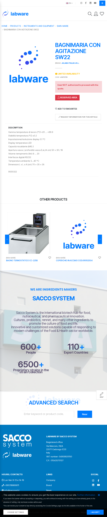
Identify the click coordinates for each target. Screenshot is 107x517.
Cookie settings (15, 512)
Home (4, 26)
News (49, 490)
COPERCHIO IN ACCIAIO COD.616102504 (74, 260)
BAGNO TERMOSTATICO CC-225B (22, 260)
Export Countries (76, 352)
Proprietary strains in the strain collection (31, 371)
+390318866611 (11, 485)
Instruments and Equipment (39, 26)
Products (15, 26)
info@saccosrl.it (11, 490)
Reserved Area (68, 97)
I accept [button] (95, 512)
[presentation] (7, 239)
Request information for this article (78, 117)
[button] (99, 495)
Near (84, 414)
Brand (49, 485)
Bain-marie (62, 26)
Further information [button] (86, 495)
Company (50, 480)
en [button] (70, 3)
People (31, 352)
